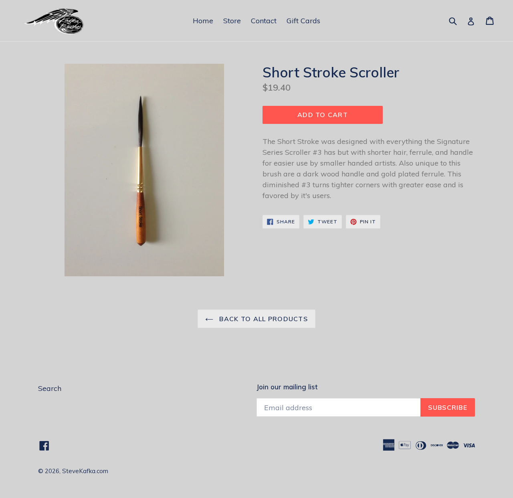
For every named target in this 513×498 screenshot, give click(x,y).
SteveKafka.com (85, 471)
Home (203, 20)
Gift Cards (303, 20)
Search (49, 388)
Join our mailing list (286, 387)
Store (232, 20)
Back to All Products (262, 319)
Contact (264, 20)
